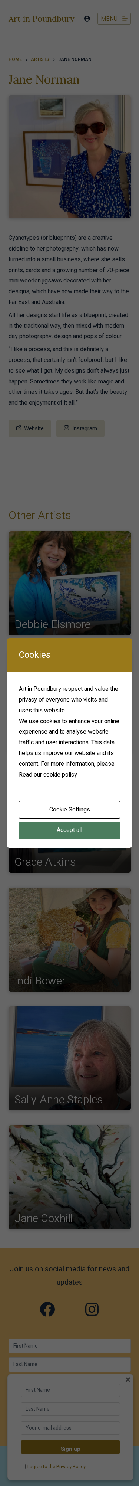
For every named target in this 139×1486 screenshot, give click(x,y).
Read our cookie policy (48, 774)
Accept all (69, 830)
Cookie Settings (69, 809)
